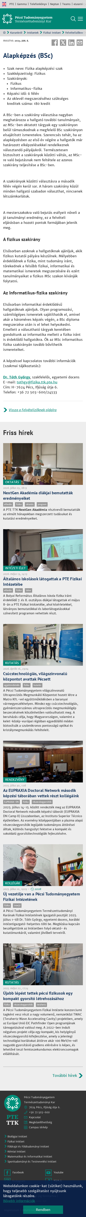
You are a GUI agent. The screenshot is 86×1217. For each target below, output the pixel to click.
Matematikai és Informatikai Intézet (30, 1156)
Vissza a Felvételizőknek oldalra (33, 410)
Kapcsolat (35, 1117)
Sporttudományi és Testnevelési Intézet (32, 1161)
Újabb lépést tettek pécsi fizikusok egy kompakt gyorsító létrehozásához (37, 995)
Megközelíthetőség (40, 1122)
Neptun (54, 4)
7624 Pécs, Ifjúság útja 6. (44, 1107)
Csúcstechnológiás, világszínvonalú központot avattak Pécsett (35, 676)
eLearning (80, 4)
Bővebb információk (19, 1201)
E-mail (80, 42)
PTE (11, 4)
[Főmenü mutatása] (80, 18)
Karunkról (16, 32)
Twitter (63, 42)
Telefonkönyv (38, 4)
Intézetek (33, 32)
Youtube (58, 1172)
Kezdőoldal (4, 32)
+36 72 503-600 (39, 1112)
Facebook (55, 42)
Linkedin (71, 42)
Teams (66, 4)
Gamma (22, 4)
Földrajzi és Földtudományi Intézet (28, 1146)
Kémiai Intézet (16, 1151)
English (4, 4)
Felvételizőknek (75, 32)
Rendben (43, 1210)
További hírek (64, 1075)
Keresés (73, 18)
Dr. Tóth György (16, 377)
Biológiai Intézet (17, 1136)
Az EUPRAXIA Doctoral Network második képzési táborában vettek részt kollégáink (41, 793)
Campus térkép (38, 1127)
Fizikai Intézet (52, 32)
